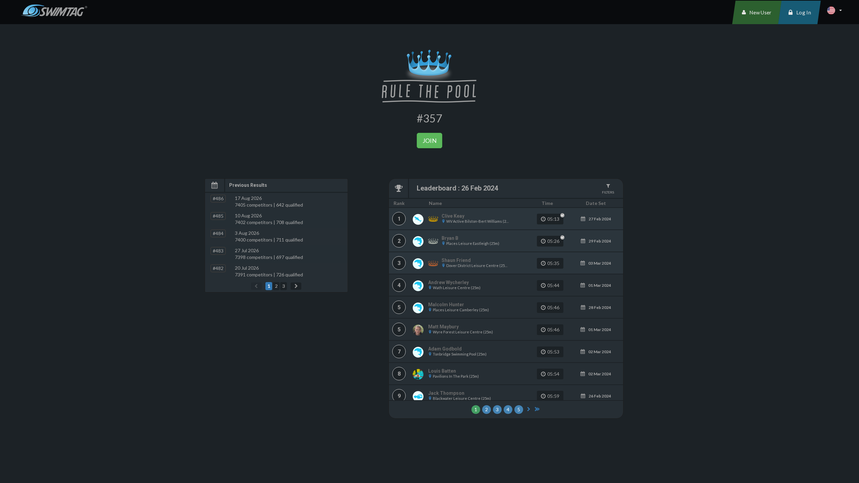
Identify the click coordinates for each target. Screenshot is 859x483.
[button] (834, 10)
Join (429, 140)
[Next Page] (296, 286)
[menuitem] (757, 12)
